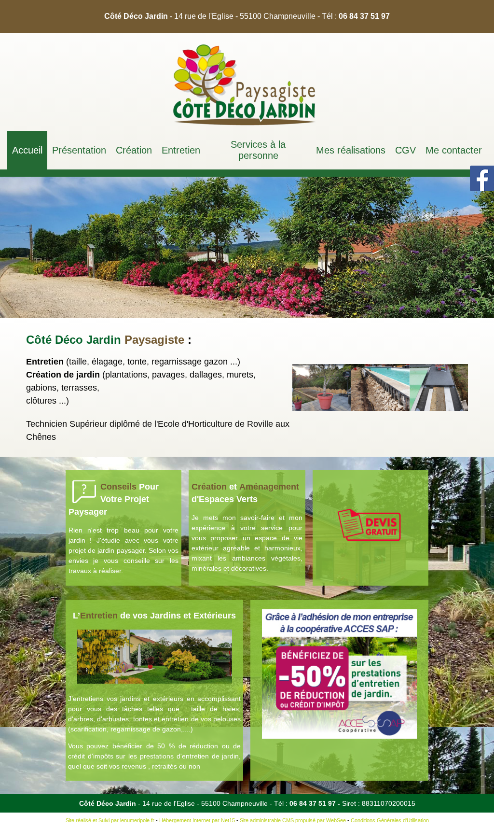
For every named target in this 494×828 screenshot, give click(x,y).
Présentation (79, 150)
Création (134, 150)
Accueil (27, 150)
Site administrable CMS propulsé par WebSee (293, 820)
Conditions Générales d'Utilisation (390, 820)
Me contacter (453, 150)
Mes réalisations (350, 150)
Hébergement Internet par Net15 (197, 820)
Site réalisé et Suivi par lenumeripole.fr (110, 820)
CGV (405, 150)
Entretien (181, 150)
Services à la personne (258, 150)
